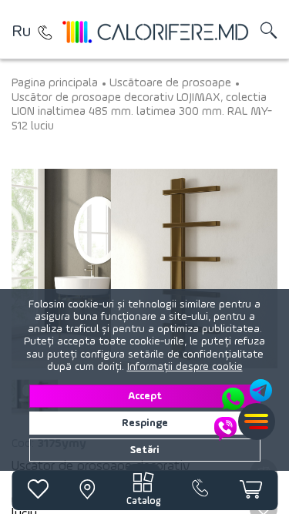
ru (21, 31)
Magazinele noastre (44, 32)
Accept (145, 396)
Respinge (145, 423)
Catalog (143, 501)
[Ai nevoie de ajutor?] (244, 409)
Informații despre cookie (185, 366)
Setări (145, 450)
